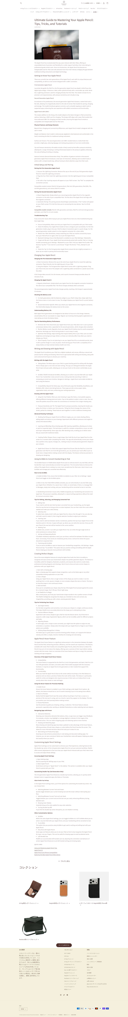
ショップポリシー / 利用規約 (94, 961)
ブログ (88, 970)
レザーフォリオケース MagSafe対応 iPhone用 (93, 903)
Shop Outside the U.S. (92, 986)
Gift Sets (66, 956)
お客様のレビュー (91, 978)
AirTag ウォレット (69, 959)
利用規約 (60, 1014)
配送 (88, 964)
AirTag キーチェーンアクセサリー (73, 961)
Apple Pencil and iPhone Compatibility (45, 852)
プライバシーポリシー (52, 1014)
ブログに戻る (65, 861)
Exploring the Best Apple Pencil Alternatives (47, 855)
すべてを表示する (64, 945)
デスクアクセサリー (69, 986)
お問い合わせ (90, 981)
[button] (21, 3)
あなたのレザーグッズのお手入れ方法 (97, 984)
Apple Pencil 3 (38, 850)
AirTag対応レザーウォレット (28, 903)
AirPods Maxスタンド (69, 967)
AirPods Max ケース (69, 964)
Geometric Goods (26, 1014)
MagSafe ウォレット (69, 973)
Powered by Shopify (34, 1014)
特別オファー (67, 989)
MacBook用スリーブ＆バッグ (28, 939)
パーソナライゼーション (93, 953)
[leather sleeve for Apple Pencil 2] (56, 59)
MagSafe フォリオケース (70, 975)
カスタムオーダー (91, 975)
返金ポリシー (43, 1014)
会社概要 (89, 973)
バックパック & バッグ (70, 984)
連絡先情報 (73, 1014)
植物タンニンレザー (92, 956)
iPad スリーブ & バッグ (70, 981)
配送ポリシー (67, 1014)
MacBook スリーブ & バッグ (71, 978)
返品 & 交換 (90, 967)
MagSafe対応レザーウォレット (58, 903)
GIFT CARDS (67, 953)
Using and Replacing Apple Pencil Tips (45, 848)
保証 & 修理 (90, 959)
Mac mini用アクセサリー (70, 970)
